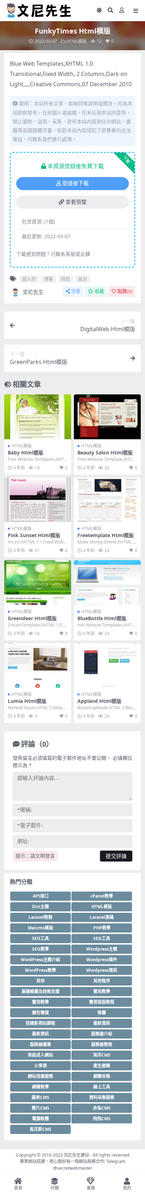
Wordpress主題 (101, 949)
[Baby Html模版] (37, 416)
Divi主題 (40, 907)
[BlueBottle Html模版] (107, 582)
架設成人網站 (40, 1055)
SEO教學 (40, 949)
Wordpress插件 (101, 960)
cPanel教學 (101, 896)
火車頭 (40, 1066)
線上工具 (101, 1087)
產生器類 (101, 1066)
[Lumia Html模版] (37, 665)
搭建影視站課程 (40, 1023)
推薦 (101, 1013)
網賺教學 (40, 1087)
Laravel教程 (40, 917)
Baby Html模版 (25, 452)
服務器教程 (101, 1044)
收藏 (99, 291)
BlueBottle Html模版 (101, 618)
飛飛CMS (102, 1119)
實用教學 (101, 991)
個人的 (29, 279)
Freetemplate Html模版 (105, 535)
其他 (40, 981)
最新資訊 (101, 1023)
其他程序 (101, 981)
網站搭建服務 (40, 1076)
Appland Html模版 (99, 701)
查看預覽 (76, 202)
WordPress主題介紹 (40, 960)
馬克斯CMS (40, 1129)
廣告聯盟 (40, 1013)
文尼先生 (33, 291)
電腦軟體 (40, 1119)
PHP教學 (102, 928)
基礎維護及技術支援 (40, 991)
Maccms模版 (40, 928)
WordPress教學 (40, 970)
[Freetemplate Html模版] (107, 499)
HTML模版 (77, 41)
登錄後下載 (75, 183)
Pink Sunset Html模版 (34, 535)
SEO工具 (40, 938)
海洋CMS (102, 1055)
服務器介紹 (101, 1034)
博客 (48, 279)
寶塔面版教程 (101, 1002)
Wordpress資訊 (101, 970)
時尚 (65, 279)
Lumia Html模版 (27, 701)
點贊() (125, 291)
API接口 (41, 896)
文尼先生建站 (76, 1155)
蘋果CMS (40, 1097)
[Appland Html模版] (107, 665)
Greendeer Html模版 (32, 618)
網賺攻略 (101, 1076)
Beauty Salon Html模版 (105, 452)
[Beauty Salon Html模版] (107, 416)
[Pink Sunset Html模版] (37, 499)
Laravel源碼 (102, 917)
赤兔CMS (102, 1108)
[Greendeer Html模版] (37, 582)
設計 (82, 279)
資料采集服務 (101, 1097)
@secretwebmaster (72, 1168)
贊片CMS (40, 1108)
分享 (75, 291)
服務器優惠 (40, 1044)
